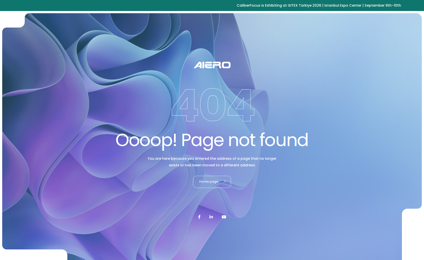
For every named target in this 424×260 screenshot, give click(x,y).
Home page (208, 181)
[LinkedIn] (211, 217)
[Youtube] (224, 217)
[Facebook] (199, 217)
